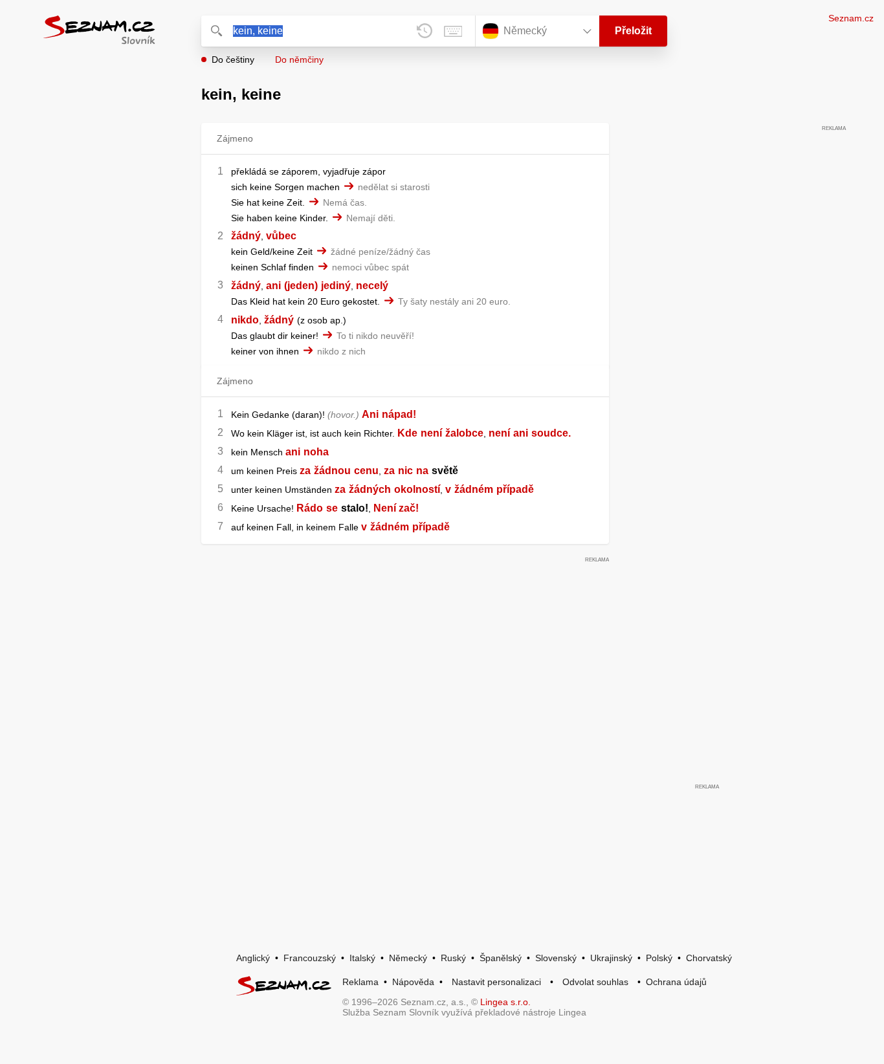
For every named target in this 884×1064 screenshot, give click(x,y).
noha (316, 451)
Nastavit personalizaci (496, 982)
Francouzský (309, 958)
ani (273, 285)
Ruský (453, 958)
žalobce (464, 433)
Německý (408, 958)
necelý (372, 285)
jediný (336, 285)
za (305, 470)
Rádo (309, 508)
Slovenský (556, 958)
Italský (362, 958)
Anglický (253, 958)
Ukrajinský (611, 958)
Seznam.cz (851, 18)
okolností (417, 489)
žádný (246, 235)
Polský (659, 958)
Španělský (501, 958)
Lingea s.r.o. (505, 1002)
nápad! (399, 414)
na (422, 470)
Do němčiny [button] (299, 59)
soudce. (551, 433)
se (332, 508)
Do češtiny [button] (233, 59)
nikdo (245, 319)
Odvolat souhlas (595, 982)
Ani (370, 414)
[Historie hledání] (424, 31)
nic (405, 470)
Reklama (360, 982)
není (431, 433)
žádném (473, 489)
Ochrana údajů (676, 982)
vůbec (281, 235)
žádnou (332, 470)
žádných (370, 489)
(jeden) (301, 285)
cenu (366, 470)
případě (515, 489)
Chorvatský (709, 958)
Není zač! (396, 508)
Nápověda (413, 982)
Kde (407, 433)
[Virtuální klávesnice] (453, 31)
